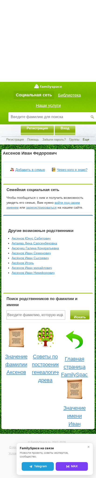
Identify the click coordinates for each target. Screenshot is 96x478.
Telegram (40, 466)
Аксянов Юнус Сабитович (31, 238)
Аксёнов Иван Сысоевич (30, 258)
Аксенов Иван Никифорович (33, 273)
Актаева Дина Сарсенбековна (34, 243)
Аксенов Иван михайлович (32, 268)
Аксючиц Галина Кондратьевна (35, 248)
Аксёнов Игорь (23, 263)
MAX (74, 466)
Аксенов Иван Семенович (31, 253)
